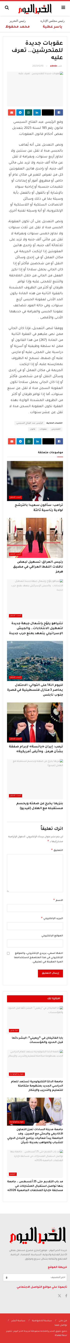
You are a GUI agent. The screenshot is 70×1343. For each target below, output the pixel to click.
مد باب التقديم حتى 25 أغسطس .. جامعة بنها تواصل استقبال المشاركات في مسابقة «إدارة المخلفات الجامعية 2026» (35, 1186)
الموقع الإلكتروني (52, 936)
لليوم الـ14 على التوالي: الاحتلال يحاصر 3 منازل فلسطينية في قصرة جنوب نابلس (35, 690)
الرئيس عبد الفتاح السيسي (29, 423)
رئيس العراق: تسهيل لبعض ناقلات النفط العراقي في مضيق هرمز (38, 567)
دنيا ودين (14, 1031)
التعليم (13, 1174)
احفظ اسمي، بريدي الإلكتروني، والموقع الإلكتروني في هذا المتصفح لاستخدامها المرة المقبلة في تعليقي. (38, 958)
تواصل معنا (61, 1325)
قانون (32, 429)
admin (53, 66)
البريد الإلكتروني (52, 918)
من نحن (63, 1321)
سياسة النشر (18, 1321)
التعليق (57, 850)
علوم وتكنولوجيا (17, 1074)
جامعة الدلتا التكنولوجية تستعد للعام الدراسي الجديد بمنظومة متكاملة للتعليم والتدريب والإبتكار (37, 1086)
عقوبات (43, 429)
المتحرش (55, 429)
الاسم (58, 900)
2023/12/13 (37, 66)
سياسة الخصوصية (42, 1321)
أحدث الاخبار (15, 497)
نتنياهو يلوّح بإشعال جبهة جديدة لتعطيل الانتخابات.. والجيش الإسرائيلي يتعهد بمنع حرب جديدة (36, 628)
